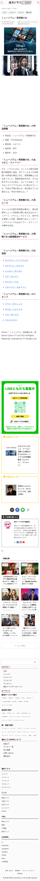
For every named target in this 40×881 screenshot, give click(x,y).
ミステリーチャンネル (19, 720)
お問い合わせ (8, 753)
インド (4, 731)
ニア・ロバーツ (11, 276)
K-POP (4, 811)
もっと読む (21, 645)
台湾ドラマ (5, 804)
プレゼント (7, 683)
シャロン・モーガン (13, 271)
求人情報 (6, 750)
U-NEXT (26, 701)
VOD (3, 816)
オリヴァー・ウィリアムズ (16, 260)
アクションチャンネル (15, 716)
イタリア (34, 728)
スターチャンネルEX (7, 705)
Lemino (14, 701)
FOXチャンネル (11, 713)
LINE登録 (5, 862)
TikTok (4, 855)
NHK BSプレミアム (26, 713)
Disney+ (18, 698)
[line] (23, 510)
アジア (4, 793)
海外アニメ (5, 831)
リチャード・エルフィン (15, 287)
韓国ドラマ (5, 798)
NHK (18, 713)
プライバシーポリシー (28, 870)
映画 (3, 825)
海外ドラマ (5, 821)
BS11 (4, 713)
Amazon (5, 698)
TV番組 (4, 828)
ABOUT (6, 744)
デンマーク (5, 735)
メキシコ (25, 735)
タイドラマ (5, 808)
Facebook (5, 845)
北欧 (30, 735)
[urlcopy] (28, 510)
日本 (35, 735)
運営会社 (6, 756)
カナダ (19, 731)
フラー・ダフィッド (13, 304)
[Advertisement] (20, 361)
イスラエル (27, 728)
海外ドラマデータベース (12, 687)
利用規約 (17, 870)
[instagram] (21, 542)
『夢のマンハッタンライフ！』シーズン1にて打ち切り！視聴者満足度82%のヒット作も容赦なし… (29, 633)
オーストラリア (12, 731)
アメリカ (13, 728)
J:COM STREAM (6, 701)
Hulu (24, 698)
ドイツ (12, 735)
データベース (6, 787)
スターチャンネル (26, 716)
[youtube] (24, 542)
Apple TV (11, 698)
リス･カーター (11, 320)
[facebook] (17, 510)
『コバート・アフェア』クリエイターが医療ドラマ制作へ (10, 604)
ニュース (6, 674)
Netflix (20, 701)
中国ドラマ (5, 801)
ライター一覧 (8, 747)
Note (3, 858)
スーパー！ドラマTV (7, 720)
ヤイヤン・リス (11, 282)
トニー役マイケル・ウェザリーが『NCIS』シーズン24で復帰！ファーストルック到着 (10, 633)
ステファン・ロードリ (14, 266)
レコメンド (7, 677)
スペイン (34, 731)
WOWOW (5, 716)
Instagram (5, 849)
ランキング (7, 680)
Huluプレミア (30, 698)
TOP (5, 671)
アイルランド (6, 728)
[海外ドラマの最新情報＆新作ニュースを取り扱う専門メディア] (20, 3)
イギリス (20, 728)
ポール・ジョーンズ (13, 309)
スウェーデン (27, 731)
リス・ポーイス (11, 314)
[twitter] (12, 510)
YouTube (5, 852)
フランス (18, 735)
